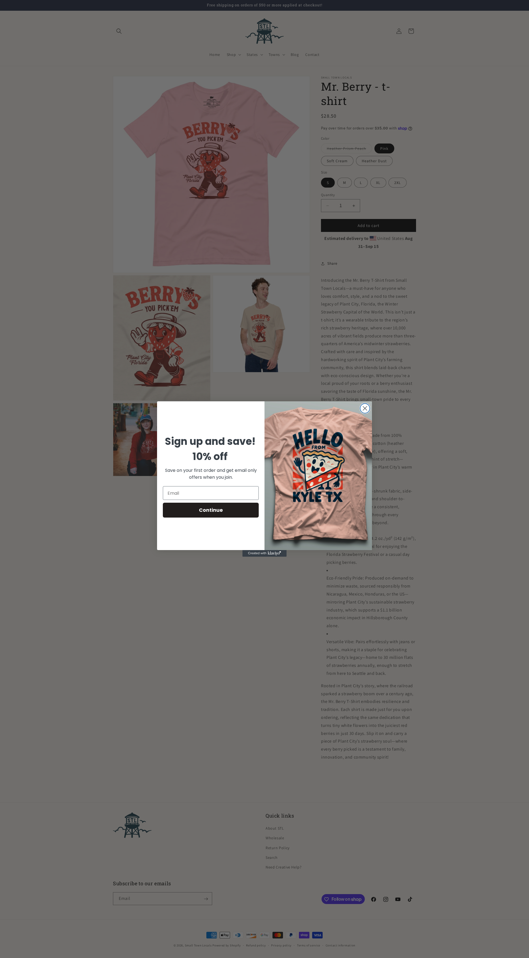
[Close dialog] (365, 408)
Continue (211, 510)
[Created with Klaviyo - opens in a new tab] (264, 553)
